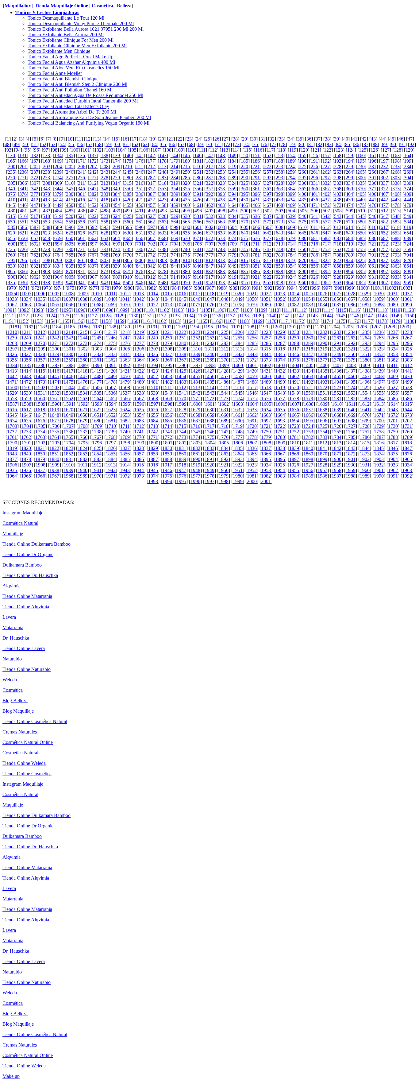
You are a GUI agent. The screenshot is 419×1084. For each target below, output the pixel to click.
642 (267, 232)
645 (302, 232)
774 (174, 254)
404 (349, 194)
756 (372, 249)
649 (349, 232)
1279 (167, 343)
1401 (252, 365)
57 (89, 144)
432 (267, 199)
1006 (40, 293)
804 (116, 260)
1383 (407, 359)
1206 (362, 326)
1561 (54, 398)
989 (233, 288)
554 (58, 221)
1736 (68, 431)
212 (151, 166)
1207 (376, 326)
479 (407, 205)
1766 (82, 437)
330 (302, 183)
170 (69, 161)
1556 (393, 393)
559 (116, 221)
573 (279, 221)
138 (104, 155)
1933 (393, 464)
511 (372, 210)
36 (308, 138)
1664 (280, 415)
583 (396, 221)
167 (34, 161)
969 (407, 282)
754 (349, 249)
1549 (294, 393)
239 (58, 172)
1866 (266, 453)
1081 (280, 304)
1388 (69, 365)
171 (81, 161)
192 (326, 161)
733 (104, 249)
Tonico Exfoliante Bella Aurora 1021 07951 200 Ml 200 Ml (86, 29)
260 (302, 172)
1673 (407, 415)
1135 (202, 315)
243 (104, 172)
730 (69, 249)
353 (163, 188)
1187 (97, 326)
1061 (407, 299)
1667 (322, 415)
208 (105, 166)
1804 (210, 442)
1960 (365, 470)
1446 (68, 376)
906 (81, 277)
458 (163, 205)
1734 (40, 431)
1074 (181, 304)
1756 (351, 431)
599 (175, 227)
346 (81, 188)
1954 (280, 470)
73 (237, 144)
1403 (280, 365)
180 (186, 161)
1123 (37, 315)
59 (108, 144)
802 (93, 260)
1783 (322, 437)
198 (396, 161)
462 (209, 205)
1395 (167, 365)
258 (279, 172)
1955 (294, 470)
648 (337, 232)
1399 (224, 365)
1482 (167, 382)
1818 (407, 442)
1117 (368, 310)
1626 (153, 409)
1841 (322, 448)
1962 (393, 470)
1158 (106, 321)
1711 (125, 426)
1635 (280, 409)
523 (104, 216)
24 (198, 138)
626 (81, 232)
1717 (209, 426)
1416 (54, 371)
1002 (391, 288)
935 (11, 282)
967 (384, 282)
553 (46, 221)
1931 (365, 464)
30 (253, 138)
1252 (195, 337)
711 (256, 243)
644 (291, 232)
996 (315, 288)
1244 (82, 337)
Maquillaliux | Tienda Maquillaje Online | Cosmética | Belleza (68, 5)
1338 (181, 354)
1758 (379, 431)
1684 (153, 420)
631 (139, 232)
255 (244, 172)
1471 (12, 382)
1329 (54, 354)
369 (349, 188)
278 (104, 177)
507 (326, 210)
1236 (379, 332)
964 (349, 282)
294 (291, 177)
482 (35, 210)
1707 (69, 426)
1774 (195, 437)
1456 (209, 376)
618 (396, 227)
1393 (139, 365)
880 (186, 271)
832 (34, 266)
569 (232, 221)
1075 (195, 304)
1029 (365, 293)
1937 (40, 470)
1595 (125, 404)
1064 (40, 304)
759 (407, 249)
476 (372, 205)
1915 (139, 464)
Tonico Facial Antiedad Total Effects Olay (68, 106)
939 (58, 282)
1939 (68, 470)
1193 (180, 326)
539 (291, 216)
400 (302, 194)
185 (244, 161)
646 (314, 232)
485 (70, 210)
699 (116, 243)
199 (407, 161)
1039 (97, 299)
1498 (393, 382)
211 (139, 166)
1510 (153, 387)
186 (256, 161)
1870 (322, 453)
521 (81, 216)
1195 (208, 326)
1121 (9, 315)
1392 (125, 365)
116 (258, 150)
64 (154, 144)
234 (407, 166)
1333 (111, 354)
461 (198, 205)
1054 (308, 299)
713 (279, 243)
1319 (322, 348)
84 (338, 144)
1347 (308, 354)
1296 (407, 343)
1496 (365, 382)
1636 (294, 409)
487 (93, 210)
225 (302, 166)
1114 (328, 310)
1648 (54, 415)
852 (267, 266)
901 (23, 277)
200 (11, 166)
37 (318, 138)
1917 (167, 464)
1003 (405, 288)
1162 (161, 321)
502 (268, 210)
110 (190, 150)
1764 (54, 437)
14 (106, 138)
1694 (294, 420)
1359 (68, 359)
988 (222, 288)
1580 (322, 398)
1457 (224, 376)
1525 (365, 387)
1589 (40, 404)
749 (291, 249)
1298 (26, 348)
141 (139, 155)
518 (46, 216)
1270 (40, 343)
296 (314, 177)
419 (116, 199)
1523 (336, 387)
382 (93, 194)
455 (128, 205)
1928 (322, 464)
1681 (111, 420)
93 (8, 150)
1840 (308, 448)
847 (209, 266)
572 (267, 221)
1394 (153, 365)
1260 (308, 337)
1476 (82, 382)
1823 (68, 448)
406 (372, 194)
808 (163, 260)
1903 (379, 459)
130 (11, 155)
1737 (82, 431)
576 (314, 221)
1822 (54, 448)
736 (139, 249)
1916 (153, 464)
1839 (294, 448)
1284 (238, 343)
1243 (68, 337)
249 (174, 172)
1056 (336, 299)
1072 (153, 304)
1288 (294, 343)
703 (163, 243)
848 (221, 266)
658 (46, 238)
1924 (266, 464)
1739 (111, 431)
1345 (280, 354)
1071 (139, 304)
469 (291, 205)
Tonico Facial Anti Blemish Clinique (63, 78)
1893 (238, 459)
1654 (139, 415)
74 (246, 144)
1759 (393, 431)
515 (11, 216)
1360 (82, 359)
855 (302, 266)
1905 (407, 459)
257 (267, 172)
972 (35, 288)
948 (163, 282)
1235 (365, 332)
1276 (125, 343)
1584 (379, 398)
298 (337, 177)
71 (218, 144)
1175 (340, 321)
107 (156, 150)
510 (361, 210)
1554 (365, 393)
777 (209, 254)
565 (186, 221)
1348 (322, 354)
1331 (82, 354)
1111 (287, 310)
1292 (351, 343)
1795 (83, 442)
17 (134, 138)
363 (279, 188)
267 (384, 172)
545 (361, 216)
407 (384, 194)
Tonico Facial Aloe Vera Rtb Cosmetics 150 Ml (73, 67)
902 (35, 277)
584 (407, 221)
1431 (266, 371)
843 (163, 266)
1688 (209, 420)
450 (69, 205)
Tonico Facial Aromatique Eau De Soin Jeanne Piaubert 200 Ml (89, 117)
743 (221, 249)
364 (291, 188)
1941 (97, 470)
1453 (167, 376)
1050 (252, 299)
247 (151, 172)
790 (361, 254)
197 (384, 161)
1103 (178, 310)
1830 (167, 448)
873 (104, 271)
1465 (336, 376)
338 (396, 183)
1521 (308, 387)
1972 (125, 475)
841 (139, 266)
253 (221, 172)
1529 (12, 393)
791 (372, 254)
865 (11, 271)
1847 (407, 448)
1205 (348, 326)
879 (174, 271)
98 (54, 150)
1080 (266, 304)
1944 (139, 470)
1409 (365, 365)
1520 (294, 387)
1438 (365, 371)
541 (314, 216)
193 (337, 161)
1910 (69, 464)
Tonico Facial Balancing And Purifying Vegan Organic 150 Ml (88, 123)
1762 (26, 437)
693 (46, 243)
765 (69, 254)
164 (407, 155)
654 (407, 232)
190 (302, 161)
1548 (280, 393)
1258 (280, 337)
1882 (82, 459)
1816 (379, 442)
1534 (82, 393)
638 (221, 232)
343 (46, 188)
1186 (84, 326)
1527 (393, 387)
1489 (266, 382)
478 (396, 205)
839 (116, 266)
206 (81, 166)
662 (93, 238)
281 (139, 177)
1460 (266, 376)
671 (198, 238)
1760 (407, 431)
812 (209, 260)
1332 (97, 354)
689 (407, 238)
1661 (238, 415)
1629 (195, 409)
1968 (68, 475)
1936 (26, 470)
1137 (230, 315)
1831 (181, 448)
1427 (209, 371)
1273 (82, 343)
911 (139, 277)
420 (128, 199)
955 (244, 282)
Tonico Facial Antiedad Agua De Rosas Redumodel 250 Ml (85, 95)
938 (46, 282)
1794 (69, 442)
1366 (167, 359)
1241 (40, 337)
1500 (12, 387)
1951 (238, 470)
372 (384, 188)
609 (291, 227)
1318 (308, 348)
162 (384, 155)
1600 (196, 404)
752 (326, 249)
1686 (181, 420)
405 (361, 194)
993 (280, 288)
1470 (407, 376)
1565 (111, 398)
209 (116, 166)
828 (396, 260)
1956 (308, 470)
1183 (42, 326)
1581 (336, 398)
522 (93, 216)
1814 (351, 442)
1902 (365, 459)
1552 (336, 393)
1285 (252, 343)
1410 (379, 365)
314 (116, 183)
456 (139, 205)
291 (256, 177)
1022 (266, 293)
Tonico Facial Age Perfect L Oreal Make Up (70, 56)
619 (407, 227)
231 (372, 166)
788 (337, 254)
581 (372, 221)
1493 (322, 382)
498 (221, 210)
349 (116, 188)
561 (139, 221)
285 (186, 177)
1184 (56, 326)
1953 (266, 470)
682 (326, 238)
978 (105, 288)
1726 (336, 426)
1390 (97, 365)
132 (34, 155)
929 (349, 277)
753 (337, 249)
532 (209, 216)
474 (349, 205)
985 (187, 288)
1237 (393, 332)
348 (104, 188)
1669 (351, 415)
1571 (195, 398)
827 (384, 260)
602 (209, 227)
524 (116, 216)
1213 (54, 332)
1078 (238, 304)
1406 (323, 365)
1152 (23, 321)
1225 (224, 332)
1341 (224, 354)
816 (256, 260)
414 (58, 199)
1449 (111, 376)
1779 (266, 437)
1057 (351, 299)
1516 (238, 387)
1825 (97, 448)
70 (209, 144)
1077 (224, 304)
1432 (280, 371)
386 (139, 194)
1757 (365, 431)
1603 (238, 404)
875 (128, 271)
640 (244, 232)
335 (361, 183)
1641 (365, 409)
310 (70, 183)
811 (198, 260)
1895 (266, 459)
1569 (167, 398)
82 (319, 144)
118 (281, 150)
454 (116, 205)
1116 (355, 310)
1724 (308, 426)
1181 (15, 326)
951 (198, 282)
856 (314, 266)
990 (245, 288)
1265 (379, 337)
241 (81, 172)
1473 (40, 382)
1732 (12, 431)
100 (74, 150)
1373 (266, 359)
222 (267, 166)
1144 (327, 315)
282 (151, 177)
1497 (379, 382)
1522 (322, 387)
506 (314, 210)
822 (326, 260)
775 (186, 254)
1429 (238, 371)
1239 (12, 337)
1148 (382, 315)
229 (349, 166)
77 (273, 144)
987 (210, 288)
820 (302, 260)
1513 (195, 387)
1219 (139, 332)
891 (314, 271)
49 (16, 144)
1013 (139, 293)
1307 (153, 348)
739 (174, 249)
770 (128, 254)
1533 (68, 393)
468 (279, 205)
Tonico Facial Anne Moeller (55, 73)
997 (327, 288)
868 (46, 271)
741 (198, 249)
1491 (294, 382)
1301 (69, 348)
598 (163, 227)
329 (291, 183)
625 (69, 232)
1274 (97, 343)
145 (186, 155)
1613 (379, 404)
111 (202, 150)
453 (104, 205)
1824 (82, 448)
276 (81, 177)
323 (221, 183)
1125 (64, 315)
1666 (308, 415)
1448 (97, 376)
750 (302, 249)
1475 (68, 382)
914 (174, 277)
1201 (291, 326)
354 (174, 188)
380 (69, 194)
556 (81, 221)
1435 (322, 371)
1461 (280, 376)
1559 (26, 398)
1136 (216, 315)
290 (244, 177)
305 (11, 183)
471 (314, 205)
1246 (111, 337)
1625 (139, 409)
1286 (266, 343)
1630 (209, 409)
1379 (351, 359)
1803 (196, 442)
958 (279, 282)
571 (256, 221)
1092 (24, 310)
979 (117, 288)
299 (349, 177)
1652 (111, 415)
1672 (393, 415)
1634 (266, 409)
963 (337, 282)
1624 (125, 409)
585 (11, 227)
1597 (153, 404)
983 (163, 288)
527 (151, 216)
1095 (66, 310)
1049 (238, 299)
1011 (111, 293)
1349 (336, 354)
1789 (407, 437)
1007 (55, 293)
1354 (407, 354)
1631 (224, 409)
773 (163, 254)
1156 (78, 321)
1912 (97, 464)
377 (34, 194)
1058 (365, 299)
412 (34, 199)
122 (327, 150)
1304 (111, 348)
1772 (167, 437)
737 (151, 249)
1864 (238, 453)
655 (11, 238)
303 (396, 177)
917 (209, 277)
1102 (164, 310)
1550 (308, 393)
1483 (181, 382)
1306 (139, 348)
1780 (280, 437)
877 (151, 271)
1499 (407, 382)
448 (46, 205)
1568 (153, 398)
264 (349, 172)
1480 (139, 382)
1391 (111, 365)
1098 (108, 310)
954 (232, 282)
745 (244, 249)
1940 (82, 470)
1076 (209, 304)
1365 (153, 359)
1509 (139, 387)
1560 (40, 398)
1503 (55, 387)
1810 (294, 442)
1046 (195, 299)
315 (128, 183)
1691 (252, 420)
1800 (153, 442)
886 (256, 271)
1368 (195, 359)
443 (396, 199)
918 (221, 277)
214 (174, 166)
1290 (322, 343)
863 (396, 266)
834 (58, 266)
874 (116, 271)
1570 (181, 398)
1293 (365, 343)
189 (291, 161)
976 (82, 288)
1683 (139, 420)
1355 (12, 359)
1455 (195, 376)
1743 (167, 431)
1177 (368, 321)
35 (299, 138)
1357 (40, 359)
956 (256, 282)
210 (128, 166)
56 (80, 144)
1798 (125, 442)
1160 (133, 321)
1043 (153, 299)
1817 (393, 442)
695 (70, 243)
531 (198, 216)
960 (302, 282)
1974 (153, 475)
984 (175, 288)
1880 (54, 459)
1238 (407, 332)
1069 (111, 304)
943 (104, 282)
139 (116, 155)
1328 (40, 354)
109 (179, 150)
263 (337, 172)
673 (221, 238)
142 (151, 155)
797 (35, 260)
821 (314, 260)
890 (302, 271)
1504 (69, 387)
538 (279, 216)
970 (12, 288)
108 (167, 150)
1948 (195, 470)
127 (386, 150)
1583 (365, 398)
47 (410, 138)
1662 (252, 415)
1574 (238, 398)
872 (93, 271)
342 (34, 188)
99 (64, 150)
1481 (153, 382)
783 (279, 254)
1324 (393, 348)
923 (279, 277)
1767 (97, 437)
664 (116, 238)
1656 (167, 415)
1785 (351, 437)
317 (151, 183)
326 (256, 183)
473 (337, 205)
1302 (83, 348)
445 (11, 205)
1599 (181, 404)
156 (314, 155)
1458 (238, 376)
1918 (181, 464)
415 (69, 199)
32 (272, 138)
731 (81, 249)
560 (128, 221)
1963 (407, 470)
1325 (407, 348)
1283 (224, 343)
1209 (404, 326)
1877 (12, 459)
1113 (314, 310)
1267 (407, 337)
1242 (54, 337)
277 (93, 177)
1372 (252, 359)
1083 (308, 304)
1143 (313, 315)
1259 (294, 337)
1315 (266, 348)
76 (264, 144)
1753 (308, 431)
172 (93, 161)
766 (81, 254)
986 (198, 288)
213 (163, 166)
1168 (244, 321)
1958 (336, 470)
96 (36, 150)
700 (128, 243)
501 (256, 210)
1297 (12, 348)
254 (232, 172)
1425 (181, 371)
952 (209, 282)
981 (140, 288)
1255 (238, 337)
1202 (305, 326)
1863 (224, 453)
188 (279, 161)
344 (58, 188)
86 (356, 144)
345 (69, 188)
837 (93, 266)
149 (232, 155)
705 (186, 243)
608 (279, 227)
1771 (153, 437)
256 (256, 172)
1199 (263, 326)
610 (303, 227)
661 (81, 238)
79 (292, 144)
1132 (161, 315)
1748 (238, 431)
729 (58, 249)
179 (174, 161)
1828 (139, 448)
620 (11, 232)
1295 (393, 343)
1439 (379, 371)
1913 (111, 464)
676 (256, 238)
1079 (252, 304)
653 (396, 232)
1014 (153, 293)
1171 (285, 321)
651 (372, 232)
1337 (167, 354)
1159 (120, 321)
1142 (299, 315)
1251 (181, 337)
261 (314, 172)
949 (174, 282)
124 (351, 150)
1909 (55, 464)
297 (326, 177)
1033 (12, 299)
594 (116, 227)
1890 (195, 459)
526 (139, 216)
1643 (393, 409)
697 (93, 243)
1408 (351, 365)
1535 (97, 393)
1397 (196, 365)
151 (256, 155)
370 (361, 188)
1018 (209, 293)
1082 (294, 304)
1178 (382, 321)
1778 (252, 437)
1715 (181, 426)
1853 (82, 453)
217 (209, 166)
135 (69, 155)
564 (174, 221)
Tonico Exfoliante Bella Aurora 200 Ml (66, 34)
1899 (322, 459)
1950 (224, 470)
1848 (12, 453)
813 (221, 260)
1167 (230, 321)
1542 (195, 393)
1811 (308, 442)
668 (163, 238)
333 (337, 183)
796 (23, 260)
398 (279, 194)
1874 (379, 453)
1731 (407, 426)
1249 (153, 337)
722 (384, 243)
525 (128, 216)
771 (139, 254)
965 (361, 282)
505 (303, 210)
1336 (153, 354)
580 (361, 221)
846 (198, 266)
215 (186, 166)
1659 (209, 415)
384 (116, 194)
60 (117, 144)
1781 (294, 437)
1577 (280, 398)
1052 (280, 299)
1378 (336, 359)
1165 (202, 321)
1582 (351, 398)
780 (244, 254)
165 (11, 161)
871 (81, 271)
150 (244, 155)
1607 (294, 404)
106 (144, 150)
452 (93, 205)
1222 (181, 332)
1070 (125, 304)
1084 (322, 304)
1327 (26, 354)
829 (407, 260)
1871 (336, 453)
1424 (167, 371)
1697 (336, 420)
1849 (26, 453)
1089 (393, 304)
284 (174, 177)
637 (209, 232)
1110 (274, 310)
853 (279, 266)
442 (384, 199)
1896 (280, 459)
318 (163, 183)
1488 (252, 382)
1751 (280, 431)
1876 (407, 453)
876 (139, 271)
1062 (12, 304)
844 (174, 266)
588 (46, 227)
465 (244, 205)
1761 (12, 437)
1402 (266, 365)
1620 (68, 409)
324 (232, 183)
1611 (351, 404)
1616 (12, 409)
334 (349, 183)
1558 (12, 398)
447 (34, 205)
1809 (280, 442)
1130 (133, 315)
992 (268, 288)
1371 (238, 359)
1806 (238, 442)
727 (34, 249)
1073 (167, 304)
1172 (299, 321)
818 (279, 260)
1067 (82, 304)
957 (267, 282)
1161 (147, 321)
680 (302, 238)
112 (213, 150)
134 (58, 155)
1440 (393, 371)
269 (407, 172)
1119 (395, 310)
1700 (379, 420)
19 (152, 138)
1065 (54, 304)
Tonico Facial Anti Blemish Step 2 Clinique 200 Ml (77, 84)
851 (256, 266)
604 (233, 227)
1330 (68, 354)
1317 (294, 348)
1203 (320, 326)
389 (174, 194)
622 (34, 232)
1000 (363, 288)
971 (24, 288)
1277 (139, 343)
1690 (238, 420)
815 (244, 260)
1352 (379, 354)
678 (279, 238)
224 (291, 166)
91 (402, 144)
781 (256, 254)
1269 (26, 343)
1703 (12, 426)
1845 (379, 448)
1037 (68, 299)
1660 (224, 415)
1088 (379, 304)
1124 (51, 315)
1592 (83, 404)
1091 (10, 310)
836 (81, 266)
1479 (125, 382)
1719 (238, 426)
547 (384, 216)
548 (396, 216)
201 (23, 166)
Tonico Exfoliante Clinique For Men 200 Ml (70, 40)
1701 (393, 420)
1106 (219, 310)
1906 (12, 464)
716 (314, 243)
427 (209, 199)
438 (337, 199)
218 (221, 166)
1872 (351, 453)
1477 (97, 382)
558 (104, 221)
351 (139, 188)
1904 (393, 459)
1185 (70, 326)
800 (70, 260)
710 (244, 243)
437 (326, 199)
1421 (125, 371)
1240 (26, 337)
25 (207, 138)
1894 (252, 459)
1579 (308, 398)
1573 (224, 398)
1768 (111, 437)
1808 (266, 442)
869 (58, 271)
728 (46, 249)
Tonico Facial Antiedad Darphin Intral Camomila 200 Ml (83, 100)
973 (47, 288)
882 (209, 271)
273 (46, 177)
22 (180, 138)
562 (151, 221)
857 (326, 266)
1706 (55, 426)
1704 (26, 426)
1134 (189, 315)
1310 (196, 348)
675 (244, 238)
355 (186, 188)
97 (45, 150)
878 (163, 271)
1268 (12, 343)
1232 (322, 332)
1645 (12, 415)
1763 (40, 437)
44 (382, 138)
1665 (294, 415)
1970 (97, 475)
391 (198, 194)
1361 (97, 359)
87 (365, 144)
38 (327, 138)
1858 (153, 453)
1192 (166, 326)
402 (326, 194)
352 (151, 188)
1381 (379, 359)
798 (46, 260)
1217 (111, 332)
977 (94, 288)
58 (99, 144)
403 (337, 194)
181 (198, 161)
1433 (294, 371)
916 (198, 277)
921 (256, 277)
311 (81, 183)
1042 (139, 299)
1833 (209, 448)
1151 (9, 321)
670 (186, 238)
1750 (266, 431)
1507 (111, 387)
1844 (365, 448)
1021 (252, 293)
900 (11, 277)
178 (163, 161)
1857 (139, 453)
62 (135, 144)
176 (139, 161)
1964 (12, 475)
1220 (153, 332)
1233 (336, 332)
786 (314, 254)
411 (23, 199)
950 (186, 282)
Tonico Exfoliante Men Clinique (59, 51)
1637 (308, 409)
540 (302, 216)
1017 (195, 293)
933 (396, 277)
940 (69, 282)
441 (372, 199)
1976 (181, 475)
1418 (82, 371)
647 (326, 232)
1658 (195, 415)
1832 (195, 448)
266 (372, 172)
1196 (222, 326)
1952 (252, 470)
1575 (252, 398)
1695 (308, 420)
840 (128, 266)
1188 (111, 326)
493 (163, 210)
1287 (280, 343)
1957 (322, 470)
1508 (125, 387)
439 (349, 199)
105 (132, 150)
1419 (97, 371)
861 (372, 266)
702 (151, 243)
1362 (111, 359)
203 (46, 166)
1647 (40, 415)
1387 (55, 365)
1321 (351, 348)
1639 (336, 409)
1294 (379, 343)
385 (128, 194)
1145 (340, 315)
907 (93, 277)
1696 (322, 420)
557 (93, 221)
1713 (153, 426)
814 (232, 260)
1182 (28, 326)
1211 (26, 332)
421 (139, 199)
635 (186, 232)
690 (11, 243)
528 (163, 216)
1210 (12, 332)
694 (58, 243)
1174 (327, 321)
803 (105, 260)
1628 (181, 409)
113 (224, 150)
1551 (322, 393)
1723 (294, 426)
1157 (92, 321)
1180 (409, 321)
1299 (40, 348)
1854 (97, 453)
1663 (266, 415)
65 (163, 144)
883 (221, 271)
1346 (294, 354)
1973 (139, 475)
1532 (54, 393)
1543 (209, 393)
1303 (97, 348)
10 (69, 138)
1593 (97, 404)
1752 (294, 431)
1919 (195, 464)
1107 (233, 310)
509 (349, 210)
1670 (365, 415)
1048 (224, 299)
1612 (365, 404)
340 (11, 188)
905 (70, 277)
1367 (181, 359)
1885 (125, 459)
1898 (308, 459)
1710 (111, 426)
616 (372, 227)
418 (104, 199)
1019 (224, 293)
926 (314, 277)
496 (198, 210)
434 (291, 199)
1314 (252, 348)
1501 (26, 387)
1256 (252, 337)
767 (93, 254)
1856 (125, 453)
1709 (97, 426)
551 (23, 221)
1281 (195, 343)
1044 (167, 299)
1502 (40, 387)
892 (326, 271)
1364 (139, 359)
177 (151, 161)
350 (128, 188)
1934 (407, 464)
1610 (337, 404)
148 (221, 155)
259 (291, 172)
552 (34, 221)
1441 (407, 371)
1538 (139, 393)
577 (326, 221)
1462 (294, 376)
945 (128, 282)
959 (291, 282)
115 (247, 150)
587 (35, 227)
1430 (252, 371)
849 (232, 266)
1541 (181, 393)
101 (86, 150)
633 (163, 232)
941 (81, 282)
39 (336, 138)
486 (81, 210)
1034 (26, 299)
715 (302, 243)
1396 (181, 365)
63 (145, 144)
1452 (153, 376)
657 (34, 238)
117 (270, 150)
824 (349, 260)
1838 (280, 448)
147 (209, 155)
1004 (12, 293)
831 (23, 266)
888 (279, 271)
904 (58, 277)
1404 (294, 365)
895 (361, 271)
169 (58, 161)
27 (226, 138)
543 (337, 216)
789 (349, 254)
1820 (26, 448)
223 (279, 166)
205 (70, 166)
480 (11, 210)
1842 (336, 448)
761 (23, 254)
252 (209, 172)
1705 (40, 426)
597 (151, 227)
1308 (167, 348)
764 (58, 254)
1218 (125, 332)
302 (384, 177)
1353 (393, 354)
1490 (280, 382)
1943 (125, 470)
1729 (379, 426)
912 (151, 277)
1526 (379, 387)
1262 (336, 337)
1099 (123, 310)
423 (163, 199)
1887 (153, 459)
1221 (167, 332)
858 (337, 266)
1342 (238, 354)
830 (11, 266)
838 (104, 266)
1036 (54, 299)
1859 (167, 453)
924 (291, 277)
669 (174, 238)
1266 (393, 337)
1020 (238, 293)
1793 (55, 442)
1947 (181, 470)
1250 (167, 337)
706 (198, 243)
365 (302, 188)
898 (396, 271)
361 (256, 188)
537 (267, 216)
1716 (195, 426)
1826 (111, 448)
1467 (365, 376)
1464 (322, 376)
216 (198, 166)
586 (23, 227)
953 (221, 282)
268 (396, 172)
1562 (68, 398)
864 (407, 266)
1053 (294, 299)
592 (93, 227)
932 (384, 277)
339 (407, 183)
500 (244, 210)
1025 (308, 293)
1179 (396, 321)
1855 (111, 453)
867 (34, 271)
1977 (195, 475)
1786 (365, 437)
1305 (125, 348)
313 (104, 183)
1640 (351, 409)
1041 (125, 299)
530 (186, 216)
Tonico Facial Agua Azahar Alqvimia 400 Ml (71, 62)
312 (93, 183)
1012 (125, 293)
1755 (336, 431)
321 (198, 183)
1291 (336, 343)
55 (71, 144)
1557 (407, 393)
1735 (54, 431)
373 (396, 188)
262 (326, 172)
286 (198, 177)
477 (384, 205)
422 (151, 199)
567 (209, 221)
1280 (181, 343)
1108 (247, 310)
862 (384, 266)
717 (326, 243)
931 (372, 277)
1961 (379, 470)
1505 (83, 387)
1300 (55, 348)
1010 (97, 293)
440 (361, 199)
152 (267, 155)
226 (314, 166)
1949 (209, 470)
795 (11, 260)
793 (396, 254)
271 (23, 177)
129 (409, 150)
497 (209, 210)
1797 (111, 442)
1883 (97, 459)
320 (186, 183)
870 (69, 271)
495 (186, 210)
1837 (266, 448)
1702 (407, 420)
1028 (351, 293)
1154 (51, 321)
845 (186, 266)
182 (209, 161)
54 (62, 144)
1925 (280, 464)
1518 (266, 387)
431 (256, 199)
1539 (153, 393)
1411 (393, 365)
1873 (365, 453)
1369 (209, 359)
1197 (235, 326)
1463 (308, 376)
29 (244, 138)
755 (361, 249)
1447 (82, 376)
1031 (393, 293)
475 (361, 205)
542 (326, 216)
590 (70, 227)
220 (244, 166)
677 (267, 238)
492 (151, 210)
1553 (351, 393)
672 (209, 238)
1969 (82, 475)
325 (244, 183)
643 (279, 232)
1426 (195, 371)
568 (221, 221)
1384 (12, 365)
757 (384, 249)
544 (349, 216)
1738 (97, 431)
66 (172, 144)
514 (407, 210)
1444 (40, 376)
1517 (252, 387)
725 (11, 249)
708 (221, 243)
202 (35, 166)
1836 (252, 448)
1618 (40, 409)
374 (407, 188)
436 (314, 199)
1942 (111, 470)
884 (232, 271)
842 (151, 266)
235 (11, 172)
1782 (308, 437)
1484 (195, 382)
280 (128, 177)
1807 (252, 442)
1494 (336, 382)
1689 (224, 420)
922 (267, 277)
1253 (209, 337)
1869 (308, 453)
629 (116, 232)
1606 (280, 404)
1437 (351, 371)
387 (151, 194)
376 (23, 194)
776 (198, 254)
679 (291, 238)
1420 (111, 371)
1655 (153, 415)
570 (244, 221)
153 (279, 155)
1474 (54, 382)
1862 (209, 453)
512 (384, 210)
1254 (224, 337)
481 (23, 210)
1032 (407, 293)
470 (302, 205)
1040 (111, 299)
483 (46, 210)
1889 (181, 459)
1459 (252, 376)
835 (69, 266)
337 (384, 183)
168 (46, 161)
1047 (209, 299)
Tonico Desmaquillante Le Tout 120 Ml (66, 18)
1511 (167, 387)
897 (384, 271)
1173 (313, 321)
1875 (393, 453)
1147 (368, 315)
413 (46, 199)
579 (349, 221)
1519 (280, 387)
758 (396, 249)
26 (216, 138)
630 (128, 232)
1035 (40, 299)
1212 (40, 332)
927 (326, 277)
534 (232, 216)
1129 (120, 315)
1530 (26, 393)
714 (291, 243)
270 (11, 177)
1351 (365, 354)
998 (338, 288)
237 (34, 172)
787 (326, 254)
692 (35, 243)
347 (93, 188)
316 (139, 183)
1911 (82, 464)
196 (372, 161)
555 (69, 221)
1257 (266, 337)
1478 (111, 382)
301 (372, 177)
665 (128, 238)
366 (314, 188)
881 (198, 271)
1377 (322, 359)
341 (23, 188)
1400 (238, 365)
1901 (351, 459)
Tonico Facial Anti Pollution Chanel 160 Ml (70, 89)
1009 (83, 293)
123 (339, 150)
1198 (249, 326)
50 (25, 144)
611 (314, 227)
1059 (379, 299)
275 (69, 177)
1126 (78, 315)
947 (151, 282)
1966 (40, 475)
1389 (83, 365)
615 (361, 227)
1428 (224, 371)
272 (34, 177)
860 (361, 266)
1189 (125, 326)
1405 (308, 365)
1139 (258, 315)
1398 (210, 365)
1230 (294, 332)
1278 (153, 343)
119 (292, 150)
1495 (351, 382)
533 (221, 216)
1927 (308, 464)
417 (93, 199)
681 (314, 238)
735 (128, 249)
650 (361, 232)
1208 (390, 326)
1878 (26, 459)
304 (407, 177)
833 (46, 266)
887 (267, 271)
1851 (54, 453)
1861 (195, 453)
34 (290, 138)
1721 (266, 426)
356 (198, 188)
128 (397, 150)
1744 (181, 431)
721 (372, 243)
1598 (167, 404)
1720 (252, 426)
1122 (23, 315)
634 (174, 232)
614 (349, 227)
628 (104, 232)
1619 (54, 409)
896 (372, 271)
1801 (167, 442)
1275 (111, 343)
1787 (379, 437)
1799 (139, 442)
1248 (139, 337)
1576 (266, 398)
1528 (407, 387)
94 (18, 150)
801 (81, 260)
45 (391, 138)
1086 (351, 304)
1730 (393, 426)
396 (256, 194)
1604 (252, 404)
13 (97, 138)
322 (209, 183)
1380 (365, 359)
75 (255, 144)
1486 (224, 382)
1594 (111, 404)
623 (46, 232)
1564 (97, 398)
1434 (308, 371)
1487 (238, 382)
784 (291, 254)
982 (152, 288)
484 (58, 210)
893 (337, 271)
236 (23, 172)
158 (337, 155)
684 (349, 238)
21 (170, 138)
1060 (393, 299)
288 (221, 177)
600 (186, 227)
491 (140, 210)
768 (104, 254)
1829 (153, 448)
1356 (26, 359)
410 (11, 199)
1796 (97, 442)
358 (221, 188)
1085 (336, 304)
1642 (379, 409)
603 (221, 227)
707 (209, 243)
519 (58, 216)
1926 (294, 464)
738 (163, 249)
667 (151, 238)
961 (314, 282)
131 (23, 155)
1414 (26, 371)
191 (314, 161)
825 (361, 260)
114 (236, 150)
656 (23, 238)
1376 (308, 359)
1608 (308, 404)
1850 (40, 453)
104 (121, 150)
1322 (365, 348)
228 (337, 166)
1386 (40, 365)
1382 (393, 359)
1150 (409, 315)
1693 (280, 420)
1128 (106, 315)
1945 (153, 470)
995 (303, 288)
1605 (266, 404)
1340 (209, 354)
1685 (167, 420)
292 (267, 177)
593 (105, 227)
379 (58, 194)
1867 (280, 453)
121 (316, 150)
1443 (26, 376)
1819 (12, 448)
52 (43, 144)
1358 (54, 359)
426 (198, 199)
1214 (68, 332)
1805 (224, 442)
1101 (150, 310)
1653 (125, 415)
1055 (322, 299)
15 (115, 138)
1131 (147, 315)
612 (326, 227)
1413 (12, 371)
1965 (26, 475)
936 (23, 282)
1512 (181, 387)
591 (81, 227)
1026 (322, 293)
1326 (12, 354)
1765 (68, 437)
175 (128, 161)
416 (81, 199)
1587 (12, 404)
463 (221, 205)
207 (93, 166)
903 (46, 277)
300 (361, 177)
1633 (252, 409)
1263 (351, 337)
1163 (175, 321)
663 (104, 238)
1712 (139, 426)
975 (70, 288)
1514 (209, 387)
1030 (379, 293)
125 (362, 150)
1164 (189, 321)
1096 (80, 310)
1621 (82, 409)
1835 (238, 448)
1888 (167, 459)
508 (338, 210)
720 (361, 243)
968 (396, 282)
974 (59, 288)
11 (79, 138)
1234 (351, 332)
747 (267, 249)
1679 (82, 420)
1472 (26, 382)
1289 (308, 343)
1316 (280, 348)
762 (34, 254)
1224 (209, 332)
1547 (266, 393)
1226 (238, 332)
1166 (216, 321)
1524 (351, 387)
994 (292, 288)
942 (93, 282)
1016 (181, 293)
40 (345, 138)
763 (46, 254)
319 (174, 183)
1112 (301, 310)
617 (384, 227)
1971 (111, 475)
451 (81, 205)
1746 (209, 431)
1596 (139, 404)
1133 (175, 315)
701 (140, 243)
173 (104, 161)
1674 (12, 420)
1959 (351, 470)
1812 (322, 442)
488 (105, 210)
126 (374, 150)
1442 (12, 376)
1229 (280, 332)
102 (98, 150)
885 (244, 271)
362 (267, 188)
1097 (94, 310)
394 (232, 194)
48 (7, 144)
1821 (40, 448)
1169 (258, 321)
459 (174, 205)
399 (291, 194)
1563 (82, 398)
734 (116, 249)
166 (23, 161)
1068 (97, 304)
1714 (167, 426)
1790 (12, 442)
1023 (280, 293)
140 (128, 155)
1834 (224, 448)
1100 (136, 310)
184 (232, 161)
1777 (238, 437)
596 (140, 227)
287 (209, 177)
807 (151, 260)
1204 (334, 326)
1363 (125, 359)
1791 (26, 442)
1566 (125, 398)
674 (232, 238)
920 (244, 277)
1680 (97, 420)
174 (116, 161)
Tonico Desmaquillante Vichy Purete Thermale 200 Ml (81, 23)
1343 (252, 354)
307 (35, 183)
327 (267, 183)
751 (314, 249)
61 (126, 144)
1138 (244, 315)
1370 (224, 359)
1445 (54, 376)
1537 (125, 393)
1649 (68, 415)
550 (11, 221)
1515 (224, 387)
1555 (379, 393)
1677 (54, 420)
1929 (336, 464)
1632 (238, 409)
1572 (209, 398)
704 (175, 243)
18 (143, 138)
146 (198, 155)
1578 (294, 398)
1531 (40, 393)
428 (221, 199)
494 (175, 210)
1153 (37, 321)
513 (396, 210)
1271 (54, 343)
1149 (396, 315)
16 (124, 138)
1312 (224, 348)
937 (34, 282)
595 (128, 227)
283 (163, 177)
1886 (139, 459)
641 (256, 232)
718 (337, 243)
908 (105, 277)
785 (302, 254)
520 (69, 216)
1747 (224, 431)
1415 (40, 371)
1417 (68, 371)
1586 (407, 398)
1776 (224, 437)
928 (337, 277)
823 (337, 260)
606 (256, 227)
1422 (139, 371)
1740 (125, 431)
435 (302, 199)
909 (116, 277)
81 (310, 144)
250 (186, 172)
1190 (139, 326)
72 (227, 144)
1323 (379, 348)
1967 (54, 475)
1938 (54, 470)
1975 (167, 475)
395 (244, 194)
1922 (238, 464)
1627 (167, 409)
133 (46, 155)
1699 (365, 420)
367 (326, 188)
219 (232, 166)
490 (128, 210)
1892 (224, 459)
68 (191, 144)
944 (116, 282)
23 (189, 138)
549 (407, 216)
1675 (26, 420)
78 (283, 144)
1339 (195, 354)
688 (396, 238)
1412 (407, 365)
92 (411, 144)
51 (34, 144)
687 (384, 238)
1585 (393, 398)
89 (384, 144)
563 (163, 221)
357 (209, 188)
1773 (181, 437)
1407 (337, 365)
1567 (139, 398)
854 (291, 266)
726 (23, 249)
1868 (294, 453)
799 (58, 260)
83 (329, 144)
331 (314, 183)
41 (354, 138)
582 (384, 221)
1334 (125, 354)
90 (393, 144)
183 (221, 161)
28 (235, 138)
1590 (55, 404)
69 (200, 144)
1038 (82, 299)
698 (105, 243)
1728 (365, 426)
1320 (336, 348)
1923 (252, 464)
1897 (294, 459)
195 (361, 161)
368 (337, 188)
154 (291, 155)
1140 (271, 315)
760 (11, 254)
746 (256, 249)
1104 (192, 310)
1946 (167, 470)
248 (163, 172)
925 (302, 277)
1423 (153, 371)
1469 (393, 376)
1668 (336, 415)
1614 (393, 404)
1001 (377, 288)
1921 (224, 464)
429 (232, 199)
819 (291, 260)
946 (139, 282)
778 (221, 254)
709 (233, 243)
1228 (266, 332)
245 (128, 172)
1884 (111, 459)
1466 (351, 376)
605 (244, 227)
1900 (336, 459)
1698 (351, 420)
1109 (261, 310)
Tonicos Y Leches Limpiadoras (47, 12)
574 (291, 221)
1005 (26, 293)
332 (326, 183)
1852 (68, 453)
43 (373, 138)
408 (396, 194)
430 (244, 199)
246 (139, 172)
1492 (308, 382)
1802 (181, 442)
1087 (365, 304)
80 (301, 144)
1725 (322, 426)
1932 (379, 464)
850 (244, 266)
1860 (181, 453)
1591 (69, 404)
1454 (181, 376)
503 (279, 210)
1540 (167, 393)
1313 (238, 348)
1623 (111, 409)
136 (81, 155)
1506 (97, 387)
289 (232, 177)
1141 (285, 315)
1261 (322, 337)
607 (268, 227)
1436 (336, 371)
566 (198, 221)
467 (267, 205)
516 (23, 216)
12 (88, 138)
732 (93, 249)
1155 (64, 321)
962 (326, 282)
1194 (194, 326)
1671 (379, 415)
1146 (354, 315)
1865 (252, 453)
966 (372, 282)
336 (372, 183)
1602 (224, 404)
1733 (26, 431)
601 (198, 227)
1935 (12, 470)
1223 (195, 332)
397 (267, 194)
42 (364, 138)
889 (291, 271)
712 (267, 243)
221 (256, 166)
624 (58, 232)
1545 (238, 393)
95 (27, 150)
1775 (209, 437)
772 (151, 254)
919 (232, 277)
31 (262, 138)
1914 (125, 464)
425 (186, 199)
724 (407, 243)
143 (163, 155)
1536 (111, 393)
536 (256, 216)
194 (349, 161)
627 (93, 232)
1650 (82, 415)
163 (396, 155)
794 (407, 254)
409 (407, 194)
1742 (153, 431)
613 (337, 227)
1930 (351, 464)
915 (186, 277)
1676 (40, 420)
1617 (26, 409)
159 (349, 155)
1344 (266, 354)
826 (372, 260)
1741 (139, 431)
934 (407, 277)
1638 (322, 409)
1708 (83, 426)
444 (407, 199)
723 (396, 243)
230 (361, 166)
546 (372, 216)
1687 (195, 420)
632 (151, 232)
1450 (125, 376)
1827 (125, 448)
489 (116, 210)
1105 (205, 310)
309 (58, 183)
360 (244, 188)
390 (186, 194)
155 (302, 155)
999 (350, 288)
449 (58, 205)
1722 (280, 426)
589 (58, 227)
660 (69, 238)
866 (23, 271)
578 (337, 221)
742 (209, 249)
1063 (26, 304)
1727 (351, 426)
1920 (209, 464)
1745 (195, 431)
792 (384, 254)
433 (279, 199)
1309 (181, 348)
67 (181, 144)
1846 (393, 448)
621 (23, 232)
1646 (26, 415)
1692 (266, 420)
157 (326, 155)
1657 (181, 415)
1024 (294, 293)
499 (233, 210)
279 (116, 177)
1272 (68, 343)
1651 (97, 415)
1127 (92, 315)
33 (281, 138)
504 (291, 210)
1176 (354, 321)
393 (221, 194)
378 (46, 194)
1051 (266, 299)
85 (347, 144)
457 (151, 205)
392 (209, 194)
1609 (323, 404)
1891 (209, 459)
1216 (97, 332)
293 (279, 177)
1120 (409, 310)
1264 (365, 337)
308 (46, 183)
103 (109, 150)
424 (174, 199)
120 (304, 150)
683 (337, 238)
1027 (336, 293)
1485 (209, 382)
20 (161, 138)
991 (257, 288)
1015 (167, 293)
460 (186, 205)
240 (69, 172)
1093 (38, 310)
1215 (82, 332)
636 (198, 232)
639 (232, 232)
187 (267, 161)
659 (58, 238)
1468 (379, 376)
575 (302, 221)
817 (267, 260)
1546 (252, 393)
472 (326, 205)
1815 (365, 442)
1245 (97, 337)
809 (175, 260)
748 (279, 249)
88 (375, 144)
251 (198, 172)
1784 (336, 437)
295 (302, 177)
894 (349, 271)
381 (81, 194)
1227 (252, 332)
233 (396, 166)
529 (174, 216)
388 (163, 194)
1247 (125, 337)
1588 (26, 404)
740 (186, 249)
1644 (407, 409)
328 (279, 183)
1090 (407, 304)
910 (128, 277)
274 (58, 177)
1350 (351, 354)
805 (128, 260)
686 (372, 238)
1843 (351, 448)
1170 (271, 321)
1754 (322, 431)
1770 (139, 437)
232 (384, 166)
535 (244, 216)
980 (129, 288)
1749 (252, 431)
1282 (209, 343)
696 (81, 243)
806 (140, 260)
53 (53, 144)
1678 (68, 420)
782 (267, 254)
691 (23, 243)
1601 (210, 404)
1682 (125, 420)
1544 (224, 393)
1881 (68, 459)
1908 (40, 464)
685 (361, 238)
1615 (407, 404)
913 (163, 277)
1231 (308, 332)
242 (93, 172)
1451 (139, 376)
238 (46, 172)
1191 (153, 326)
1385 (26, 365)
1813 (336, 442)
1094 (52, 310)
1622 (97, 409)
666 (139, 238)
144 (174, 155)
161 (372, 155)
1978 (209, 475)
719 (349, 243)
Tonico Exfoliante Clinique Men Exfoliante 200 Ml (77, 45)
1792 (40, 442)
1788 (393, 437)
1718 (224, 426)
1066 (68, 304)
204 (58, 166)
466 (256, 205)
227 (326, 166)
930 (361, 277)
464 (232, 205)
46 (400, 138)
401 (314, 194)
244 (116, 172)
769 (116, 254)
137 (93, 155)
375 (11, 194)
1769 (125, 437)
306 (23, 183)
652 (384, 232)
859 (349, 266)
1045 (181, 299)
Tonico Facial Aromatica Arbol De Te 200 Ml (72, 111)
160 (361, 155)
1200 (277, 326)
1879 (40, 459)
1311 (209, 348)
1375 (294, 359)
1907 (26, 464)
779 (232, 254)
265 (361, 172)
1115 (341, 310)
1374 (280, 359)
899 (407, 271)
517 (34, 216)
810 (186, 260)
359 (232, 188)
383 (104, 194)
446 (23, 205)
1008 (69, 293)
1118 (382, 310)
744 (232, 249)
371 (372, 188)
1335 (139, 354)
